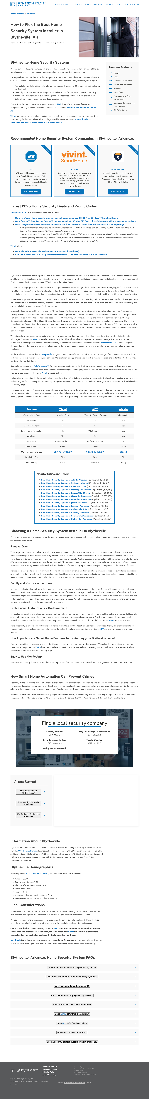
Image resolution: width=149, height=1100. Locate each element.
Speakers (85, 4)
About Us (60, 1082)
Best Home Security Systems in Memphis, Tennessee (66, 499)
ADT (59, 104)
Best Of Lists (130, 4)
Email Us (89, 1082)
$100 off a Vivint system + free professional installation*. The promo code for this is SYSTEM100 (61, 254)
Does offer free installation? (72, 1023)
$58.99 (100, 451)
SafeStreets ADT (18, 212)
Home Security (17, 13)
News (119, 4)
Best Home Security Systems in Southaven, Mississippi (67, 515)
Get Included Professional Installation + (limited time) (47, 251)
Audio (75, 4)
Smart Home (97, 4)
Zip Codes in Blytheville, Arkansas (28, 815)
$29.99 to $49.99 (63, 451)
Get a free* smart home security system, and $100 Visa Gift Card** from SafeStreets (66, 217)
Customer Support (50, 1069)
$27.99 (89, 451)
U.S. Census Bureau (27, 850)
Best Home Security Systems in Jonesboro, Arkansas (65, 502)
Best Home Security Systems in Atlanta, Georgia (64, 479)
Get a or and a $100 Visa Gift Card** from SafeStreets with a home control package (75, 221)
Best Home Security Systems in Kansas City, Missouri (66, 492)
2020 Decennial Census (36, 873)
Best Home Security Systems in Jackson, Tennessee (65, 506)
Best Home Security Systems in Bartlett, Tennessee (65, 512)
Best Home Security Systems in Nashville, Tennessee (66, 496)
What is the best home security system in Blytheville (72, 967)
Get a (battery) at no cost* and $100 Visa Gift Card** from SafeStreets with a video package (69, 224)
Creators (109, 4)
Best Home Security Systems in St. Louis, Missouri (65, 483)
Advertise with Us (49, 1066)
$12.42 (123, 451)
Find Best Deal (31, 191)
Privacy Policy (78, 1067)
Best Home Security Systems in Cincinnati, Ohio (63, 486)
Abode (123, 409)
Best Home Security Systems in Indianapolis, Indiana (66, 489)
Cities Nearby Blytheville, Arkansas (28, 803)
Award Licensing (49, 1075)
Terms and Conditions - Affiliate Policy (84, 1069)
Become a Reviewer (74, 1082)
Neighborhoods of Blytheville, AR (28, 792)
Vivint (13, 246)
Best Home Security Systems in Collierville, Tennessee (66, 519)
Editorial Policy (48, 1072)
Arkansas (31, 13)
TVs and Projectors (61, 4)
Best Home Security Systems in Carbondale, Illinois (65, 509)
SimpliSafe (47, 354)
